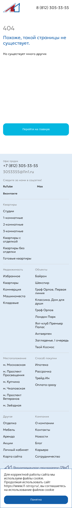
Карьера (41, 450)
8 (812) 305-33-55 (52, 7)
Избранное (11, 276)
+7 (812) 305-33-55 (20, 165)
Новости (41, 436)
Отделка (9, 423)
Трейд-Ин (42, 378)
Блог (38, 443)
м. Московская (14, 365)
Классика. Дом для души (49, 301)
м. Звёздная (12, 405)
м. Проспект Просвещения (13, 373)
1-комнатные (13, 218)
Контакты (42, 430)
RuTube (8, 186)
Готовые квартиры (17, 258)
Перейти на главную (36, 129)
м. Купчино (11, 382)
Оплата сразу (45, 385)
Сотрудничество (47, 456)
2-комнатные (13, 224)
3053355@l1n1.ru (18, 171)
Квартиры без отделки (13, 250)
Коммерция (12, 289)
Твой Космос (44, 347)
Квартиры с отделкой (12, 239)
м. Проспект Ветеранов (12, 396)
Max (40, 186)
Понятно (36, 499)
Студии (8, 211)
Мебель (9, 430)
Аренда (9, 436)
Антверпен (43, 333)
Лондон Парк (45, 317)
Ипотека (41, 365)
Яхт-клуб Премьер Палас (49, 325)
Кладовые (11, 303)
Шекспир (42, 283)
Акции (8, 443)
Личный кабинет (16, 450)
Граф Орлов (44, 310)
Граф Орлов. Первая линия (50, 291)
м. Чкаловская (14, 388)
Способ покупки (46, 358)
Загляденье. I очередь (52, 340)
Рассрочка (43, 371)
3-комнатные (13, 231)
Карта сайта (12, 456)
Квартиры (10, 283)
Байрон (41, 276)
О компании (44, 423)
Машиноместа (14, 296)
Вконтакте (10, 193)
